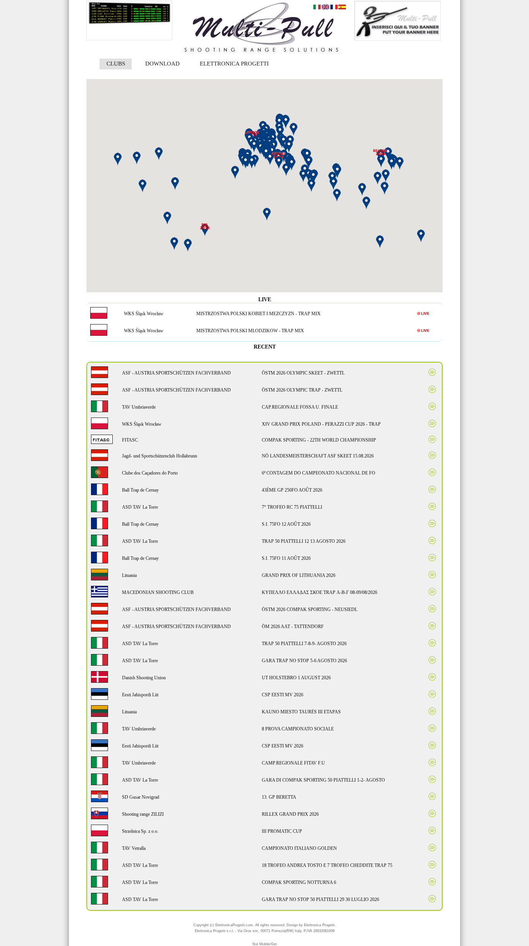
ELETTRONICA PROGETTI (234, 63)
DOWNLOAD (162, 63)
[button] (313, 177)
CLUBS (115, 63)
